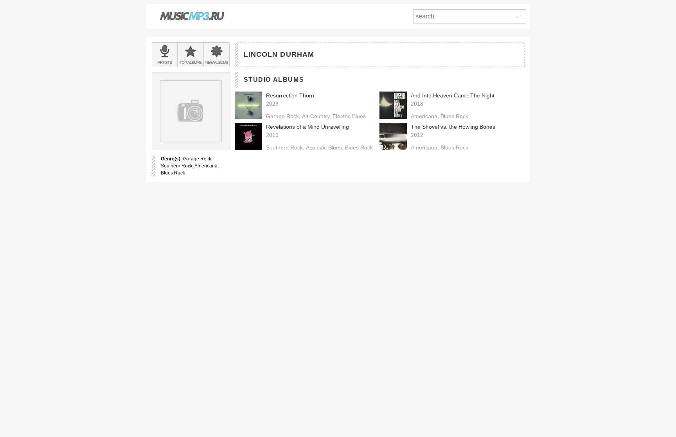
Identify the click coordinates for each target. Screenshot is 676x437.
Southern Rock (176, 166)
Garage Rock (197, 159)
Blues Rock (173, 173)
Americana (206, 166)
